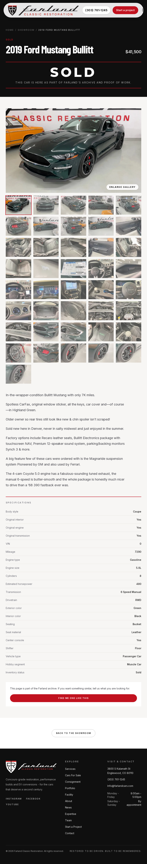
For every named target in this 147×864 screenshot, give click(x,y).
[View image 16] (18, 268)
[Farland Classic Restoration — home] (43, 10)
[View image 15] (128, 247)
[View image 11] (18, 247)
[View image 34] (101, 331)
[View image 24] (101, 289)
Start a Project (73, 826)
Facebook (33, 798)
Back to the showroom (73, 733)
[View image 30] (128, 310)
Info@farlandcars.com (120, 785)
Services (70, 768)
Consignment (72, 781)
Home (10, 30)
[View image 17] (46, 268)
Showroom (26, 30)
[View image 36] (18, 352)
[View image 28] (73, 310)
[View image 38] (73, 352)
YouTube (12, 804)
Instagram (14, 798)
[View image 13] (73, 247)
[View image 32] (46, 331)
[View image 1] (18, 205)
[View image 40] (128, 352)
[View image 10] (128, 226)
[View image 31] (18, 331)
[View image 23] (73, 289)
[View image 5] (128, 205)
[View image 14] (101, 247)
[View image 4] (101, 205)
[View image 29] (101, 310)
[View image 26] (18, 310)
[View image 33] (73, 331)
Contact (69, 833)
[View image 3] (73, 205)
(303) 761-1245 (96, 10)
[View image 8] (73, 226)
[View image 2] (46, 205)
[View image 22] (46, 289)
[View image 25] (128, 289)
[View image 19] (101, 268)
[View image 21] (18, 289)
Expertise (70, 813)
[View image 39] (101, 352)
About (68, 801)
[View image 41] (18, 374)
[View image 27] (46, 310)
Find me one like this (73, 698)
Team (68, 820)
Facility (69, 794)
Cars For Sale (73, 775)
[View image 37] (46, 352)
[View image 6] (18, 226)
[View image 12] (46, 247)
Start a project (125, 10)
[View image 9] (101, 226)
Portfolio (70, 788)
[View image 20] (128, 268)
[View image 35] (128, 331)
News (68, 807)
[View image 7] (46, 226)
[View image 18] (73, 268)
